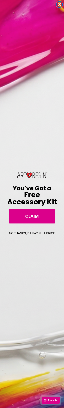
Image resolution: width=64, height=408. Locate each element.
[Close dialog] (59, 4)
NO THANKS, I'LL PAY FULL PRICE (32, 233)
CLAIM (32, 216)
